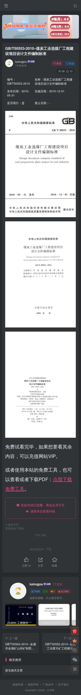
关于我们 (63, 684)
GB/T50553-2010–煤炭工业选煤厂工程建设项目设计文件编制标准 (39, 51)
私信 (71, 63)
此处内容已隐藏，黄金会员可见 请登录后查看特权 (42, 508)
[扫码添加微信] (75, 659)
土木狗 (50, 690)
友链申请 (17, 684)
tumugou (21, 61)
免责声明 (33, 684)
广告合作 (48, 684)
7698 (37, 591)
